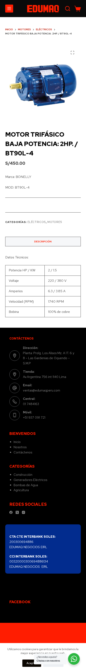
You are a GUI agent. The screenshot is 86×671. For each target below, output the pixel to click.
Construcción (23, 475)
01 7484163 (31, 404)
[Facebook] (11, 512)
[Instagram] (23, 512)
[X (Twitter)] (17, 512)
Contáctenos (23, 452)
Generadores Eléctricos (30, 480)
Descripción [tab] (43, 241)
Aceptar (32, 663)
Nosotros (20, 447)
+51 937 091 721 (34, 417)
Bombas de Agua (26, 485)
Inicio (17, 442)
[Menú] (9, 9)
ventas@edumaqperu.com (41, 390)
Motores (54, 222)
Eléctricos (37, 222)
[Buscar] (67, 8)
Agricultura (21, 490)
